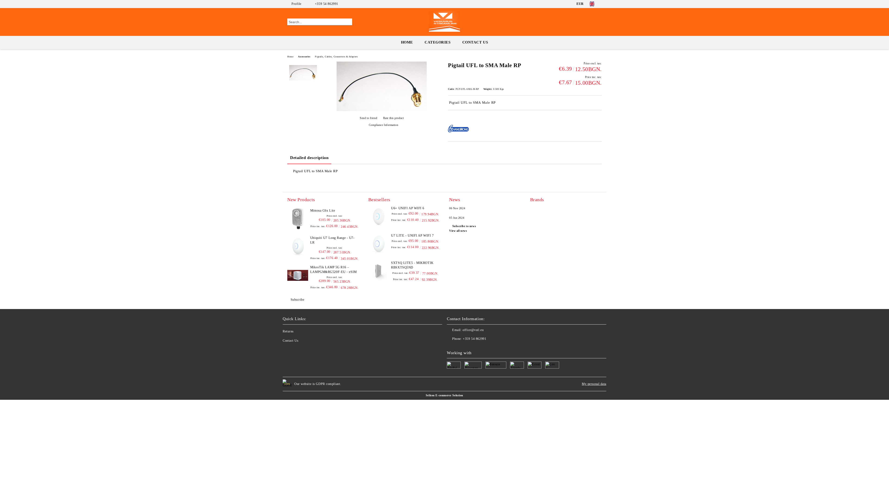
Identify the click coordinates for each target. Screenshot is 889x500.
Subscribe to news (464, 226)
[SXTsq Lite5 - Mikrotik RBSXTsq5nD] (378, 271)
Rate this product (393, 118)
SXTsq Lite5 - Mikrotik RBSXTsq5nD (412, 265)
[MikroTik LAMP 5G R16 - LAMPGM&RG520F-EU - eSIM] (297, 275)
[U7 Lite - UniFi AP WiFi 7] (378, 243)
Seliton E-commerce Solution (444, 395)
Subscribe (297, 299)
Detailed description (309, 157)
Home (407, 42)
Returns (288, 331)
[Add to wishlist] (457, 118)
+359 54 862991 (326, 4)
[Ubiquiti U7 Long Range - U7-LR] (297, 246)
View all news (458, 230)
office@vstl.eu (473, 330)
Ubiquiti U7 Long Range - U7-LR (332, 240)
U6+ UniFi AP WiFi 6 (407, 208)
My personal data (594, 384)
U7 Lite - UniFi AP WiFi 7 (412, 235)
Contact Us (475, 42)
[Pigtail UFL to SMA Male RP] (382, 110)
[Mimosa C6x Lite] (297, 218)
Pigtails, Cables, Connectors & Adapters (336, 56)
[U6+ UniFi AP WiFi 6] (378, 216)
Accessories (304, 56)
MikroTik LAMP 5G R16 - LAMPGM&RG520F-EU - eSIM (333, 270)
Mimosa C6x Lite (322, 210)
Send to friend (368, 118)
